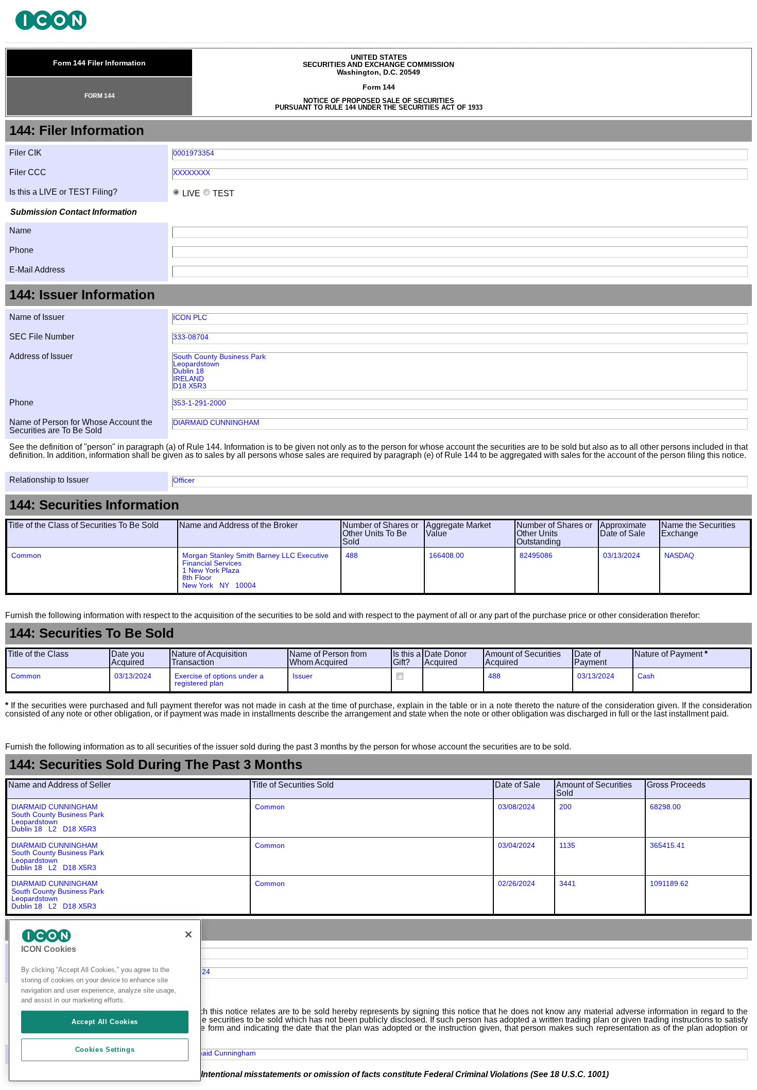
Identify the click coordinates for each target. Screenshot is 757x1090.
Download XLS (733, 24)
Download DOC (707, 24)
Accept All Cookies (105, 1022)
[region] (104, 1000)
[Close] (188, 934)
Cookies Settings (105, 1049)
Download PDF (720, 24)
